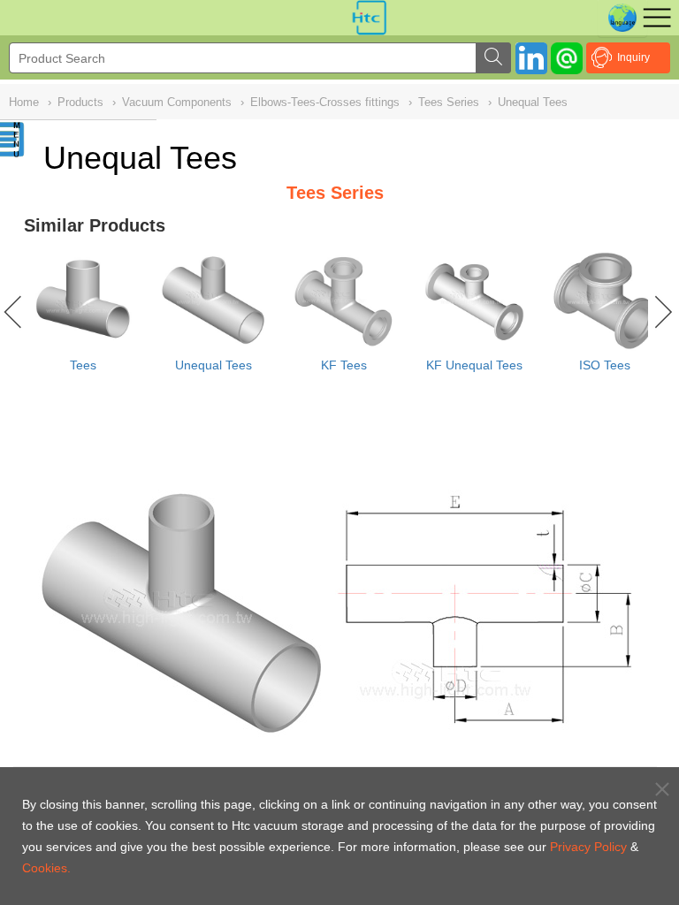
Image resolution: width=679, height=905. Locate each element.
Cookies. (46, 868)
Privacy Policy (588, 847)
